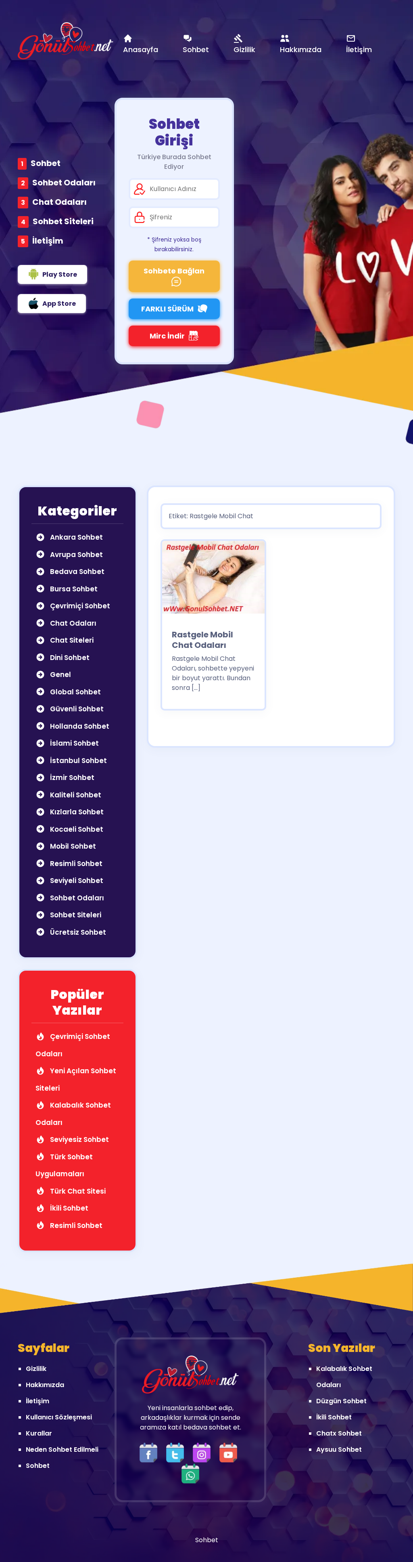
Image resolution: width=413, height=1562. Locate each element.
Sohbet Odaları (64, 182)
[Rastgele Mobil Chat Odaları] (213, 579)
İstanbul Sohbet (77, 760)
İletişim (47, 240)
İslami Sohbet (73, 743)
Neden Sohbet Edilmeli (62, 1449)
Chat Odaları (59, 202)
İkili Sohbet (68, 1208)
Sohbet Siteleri (63, 221)
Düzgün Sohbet (341, 1401)
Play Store (59, 274)
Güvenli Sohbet (76, 709)
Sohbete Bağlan (174, 271)
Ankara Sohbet (75, 537)
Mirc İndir (167, 336)
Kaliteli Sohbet (74, 795)
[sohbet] (65, 40)
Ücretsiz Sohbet (77, 932)
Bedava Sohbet (76, 571)
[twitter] (177, 1452)
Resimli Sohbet (75, 863)
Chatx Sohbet (339, 1433)
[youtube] (230, 1452)
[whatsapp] (190, 1473)
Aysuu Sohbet (339, 1449)
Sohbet (45, 163)
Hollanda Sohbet (78, 726)
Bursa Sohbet (73, 589)
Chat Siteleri (71, 640)
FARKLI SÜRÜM (167, 309)
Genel (59, 674)
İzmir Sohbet (71, 777)
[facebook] (150, 1452)
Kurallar (39, 1433)
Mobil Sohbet (72, 846)
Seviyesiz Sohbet (78, 1139)
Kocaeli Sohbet (75, 829)
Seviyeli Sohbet (75, 880)
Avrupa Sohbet (75, 554)
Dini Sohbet (69, 657)
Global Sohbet (74, 692)
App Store (59, 303)
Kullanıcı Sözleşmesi (59, 1417)
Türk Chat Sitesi (77, 1191)
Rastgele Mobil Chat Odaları (202, 640)
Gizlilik (36, 1368)
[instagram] (203, 1452)
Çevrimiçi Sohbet (79, 606)
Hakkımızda (45, 1385)
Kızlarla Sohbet (76, 812)
